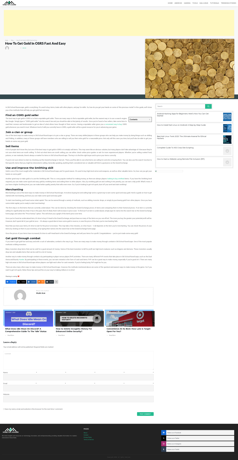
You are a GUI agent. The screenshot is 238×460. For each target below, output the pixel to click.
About (85, 433)
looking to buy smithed (115, 179)
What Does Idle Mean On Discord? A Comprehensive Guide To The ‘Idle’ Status (27, 324)
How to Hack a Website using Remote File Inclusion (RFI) (194, 162)
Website (6, 394)
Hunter (21, 260)
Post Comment (145, 414)
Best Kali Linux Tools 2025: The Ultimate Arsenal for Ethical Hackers (194, 139)
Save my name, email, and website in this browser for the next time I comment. (34, 409)
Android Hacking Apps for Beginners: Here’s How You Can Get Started (194, 117)
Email (78, 383)
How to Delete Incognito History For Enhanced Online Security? (78, 324)
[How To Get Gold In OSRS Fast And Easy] (189, 68)
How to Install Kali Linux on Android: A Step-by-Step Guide (194, 128)
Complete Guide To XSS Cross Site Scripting (194, 151)
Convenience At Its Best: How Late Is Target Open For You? (129, 324)
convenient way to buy (113, 124)
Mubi (24, 48)
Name (78, 373)
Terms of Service (89, 439)
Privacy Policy (88, 437)
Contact (86, 435)
